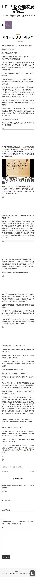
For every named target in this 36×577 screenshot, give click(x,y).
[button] (32, 573)
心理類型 (5, 467)
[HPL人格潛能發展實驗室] (8, 25)
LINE (14, 573)
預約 (21, 450)
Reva (6, 471)
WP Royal (9, 573)
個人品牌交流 (29, 573)
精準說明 (12, 467)
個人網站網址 (6, 510)
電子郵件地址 (6, 500)
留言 (3, 527)
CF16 (18, 34)
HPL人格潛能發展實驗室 (18, 9)
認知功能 (20, 467)
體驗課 (31, 448)
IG (18, 573)
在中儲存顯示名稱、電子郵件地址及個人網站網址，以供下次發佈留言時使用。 (18, 522)
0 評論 (32, 471)
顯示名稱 (5, 491)
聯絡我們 (22, 573)
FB (16, 573)
